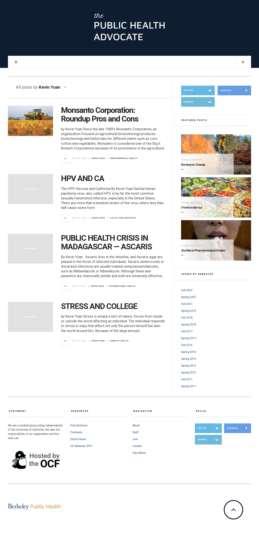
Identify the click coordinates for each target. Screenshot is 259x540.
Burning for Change (193, 164)
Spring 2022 (188, 297)
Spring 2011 (188, 386)
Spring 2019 (188, 310)
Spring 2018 (188, 324)
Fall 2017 (187, 331)
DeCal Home (78, 439)
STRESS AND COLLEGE (99, 306)
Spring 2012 (188, 372)
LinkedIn (188, 102)
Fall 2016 (187, 345)
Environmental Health (123, 158)
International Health (122, 286)
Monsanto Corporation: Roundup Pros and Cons (99, 115)
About (136, 425)
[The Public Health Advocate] (129, 27)
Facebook (225, 90)
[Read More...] (65, 158)
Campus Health (119, 341)
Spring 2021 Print (192, 160)
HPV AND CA (82, 178)
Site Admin (139, 453)
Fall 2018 (187, 317)
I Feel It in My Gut (191, 207)
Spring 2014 (188, 358)
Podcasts (76, 432)
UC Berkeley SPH (81, 446)
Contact (137, 446)
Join (135, 439)
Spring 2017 (188, 338)
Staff (135, 432)
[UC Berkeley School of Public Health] (34, 507)
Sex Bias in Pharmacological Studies (203, 250)
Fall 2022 (187, 290)
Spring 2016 (188, 352)
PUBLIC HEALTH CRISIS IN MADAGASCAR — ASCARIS (106, 242)
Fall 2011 (187, 379)
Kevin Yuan (98, 158)
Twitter (188, 90)
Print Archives (79, 425)
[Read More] (183, 169)
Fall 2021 (187, 304)
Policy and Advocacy (123, 218)
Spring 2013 (188, 365)
